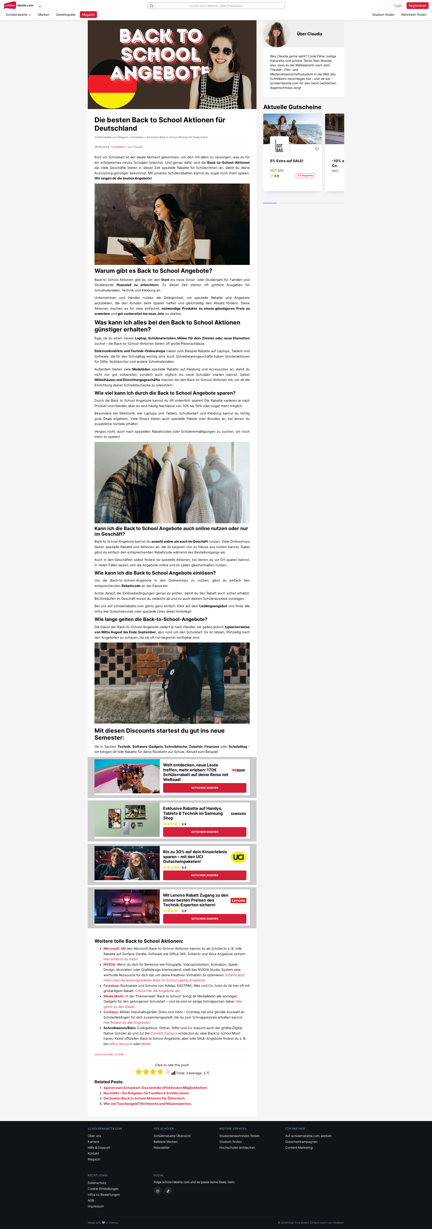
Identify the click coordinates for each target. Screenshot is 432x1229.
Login (398, 5)
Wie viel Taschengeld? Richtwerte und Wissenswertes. (148, 1104)
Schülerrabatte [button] (17, 14)
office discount (120, 1044)
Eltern (119, 1054)
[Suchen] (151, 6)
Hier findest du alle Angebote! (127, 1023)
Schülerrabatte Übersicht (172, 1136)
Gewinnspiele (65, 14)
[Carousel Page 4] (310, 203)
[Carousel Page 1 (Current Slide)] (270, 203)
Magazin (88, 14)
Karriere (93, 1142)
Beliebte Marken (166, 1142)
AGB (91, 1200)
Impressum (96, 1206)
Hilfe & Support (99, 1147)
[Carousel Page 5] (324, 203)
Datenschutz (97, 1183)
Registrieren (417, 5)
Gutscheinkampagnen (301, 1142)
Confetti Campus (164, 1033)
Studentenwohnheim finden (239, 1136)
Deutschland (103, 1054)
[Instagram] (158, 1191)
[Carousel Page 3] (297, 203)
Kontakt (93, 1153)
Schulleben (118, 146)
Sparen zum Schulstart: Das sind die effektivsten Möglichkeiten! (155, 1088)
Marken (43, 14)
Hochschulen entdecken (237, 1147)
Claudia (137, 146)
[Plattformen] (40, 6)
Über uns (94, 1136)
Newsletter (162, 1147)
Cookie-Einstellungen (103, 1189)
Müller (146, 1044)
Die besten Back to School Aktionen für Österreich (144, 1098)
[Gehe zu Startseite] (19, 5)
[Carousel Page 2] (283, 203)
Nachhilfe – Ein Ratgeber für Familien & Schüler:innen (146, 1093)
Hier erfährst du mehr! (121, 959)
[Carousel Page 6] (337, 203)
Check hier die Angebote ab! (157, 991)
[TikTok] (168, 1191)
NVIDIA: (110, 965)
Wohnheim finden (413, 14)
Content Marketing (299, 1147)
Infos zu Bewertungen (104, 1194)
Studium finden (383, 14)
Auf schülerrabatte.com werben (308, 1136)
